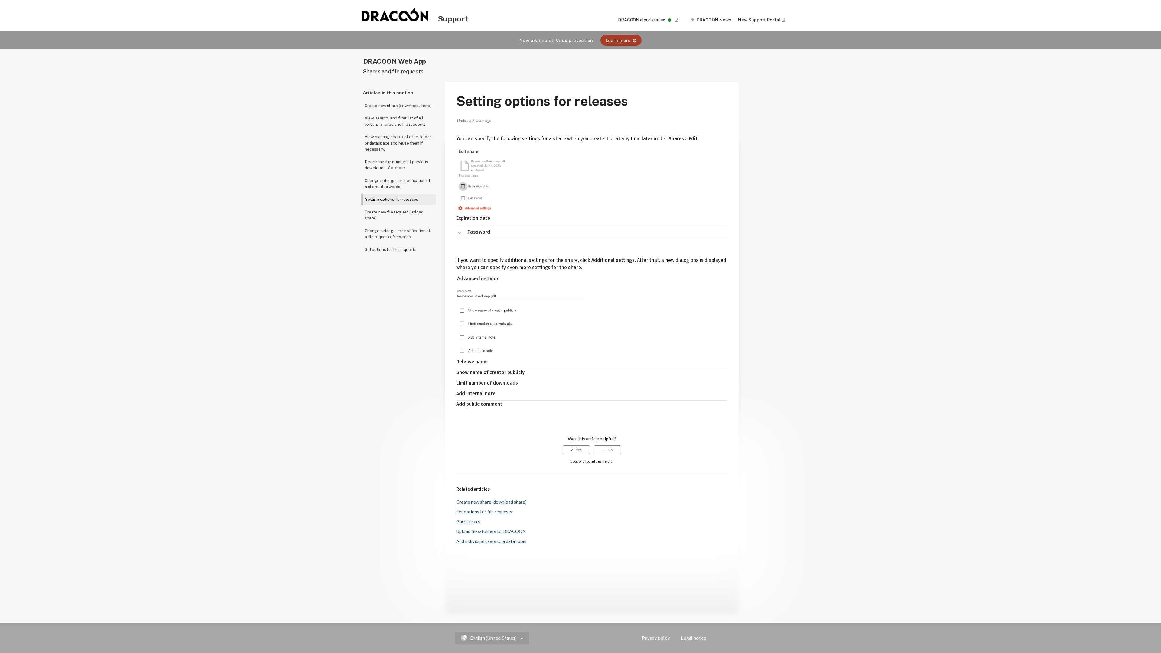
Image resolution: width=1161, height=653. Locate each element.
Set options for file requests (390, 249)
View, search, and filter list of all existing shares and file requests (395, 121)
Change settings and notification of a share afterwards (397, 183)
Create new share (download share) (398, 105)
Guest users (468, 521)
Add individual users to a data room (491, 541)
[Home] (395, 19)
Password (478, 232)
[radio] (576, 449)
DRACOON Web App (394, 61)
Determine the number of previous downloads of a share (396, 165)
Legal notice (693, 638)
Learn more (618, 40)
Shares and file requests (393, 71)
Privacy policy (656, 638)
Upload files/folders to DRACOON (491, 531)
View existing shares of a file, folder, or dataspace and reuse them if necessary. (398, 142)
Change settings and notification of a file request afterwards (397, 233)
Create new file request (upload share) (394, 215)
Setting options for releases (391, 199)
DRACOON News (714, 19)
